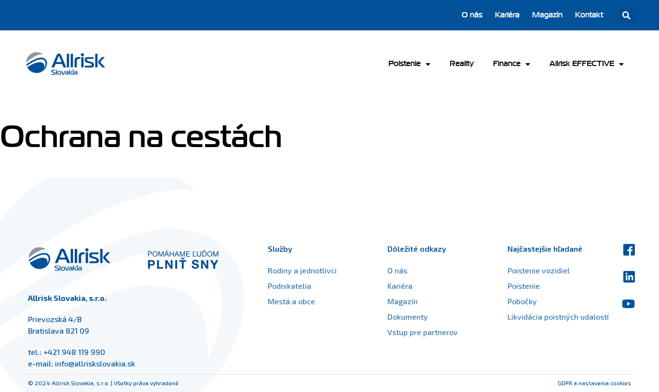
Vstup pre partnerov (422, 332)
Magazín (547, 15)
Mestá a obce (291, 301)
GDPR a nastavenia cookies (594, 382)
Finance (507, 63)
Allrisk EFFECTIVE (581, 63)
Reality (462, 63)
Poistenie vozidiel (539, 270)
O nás (472, 15)
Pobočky (522, 301)
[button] (626, 15)
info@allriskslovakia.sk (95, 363)
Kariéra (507, 15)
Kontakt (589, 15)
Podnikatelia (289, 285)
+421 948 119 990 (74, 351)
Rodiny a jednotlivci (302, 270)
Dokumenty (407, 316)
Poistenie (404, 63)
